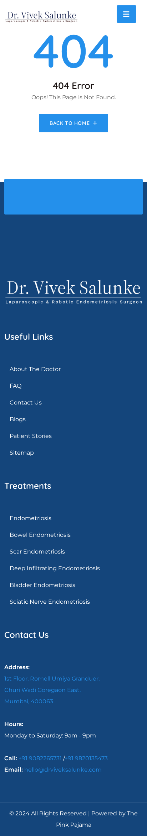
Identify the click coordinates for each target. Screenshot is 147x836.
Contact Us (26, 402)
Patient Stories (31, 436)
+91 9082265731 (40, 758)
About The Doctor (35, 369)
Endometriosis (30, 518)
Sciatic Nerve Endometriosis (50, 601)
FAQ (15, 385)
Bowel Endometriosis (40, 534)
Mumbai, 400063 (28, 701)
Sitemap (22, 452)
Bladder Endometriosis (42, 585)
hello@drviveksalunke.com (63, 769)
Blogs (18, 419)
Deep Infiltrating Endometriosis (55, 568)
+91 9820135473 (86, 758)
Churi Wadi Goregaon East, (42, 690)
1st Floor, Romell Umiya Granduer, (52, 678)
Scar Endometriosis (37, 551)
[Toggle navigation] (126, 14)
